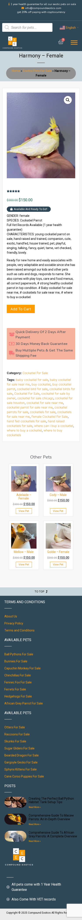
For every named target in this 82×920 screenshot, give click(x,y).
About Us (10, 616)
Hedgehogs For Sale (18, 696)
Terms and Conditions (19, 630)
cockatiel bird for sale (32, 389)
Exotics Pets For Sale (37, 71)
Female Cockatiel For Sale (49, 416)
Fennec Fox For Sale (18, 682)
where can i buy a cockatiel (53, 426)
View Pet (24, 511)
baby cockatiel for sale (32, 380)
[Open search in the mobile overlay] (27, 27)
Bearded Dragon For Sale (21, 755)
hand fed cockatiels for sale (26, 421)
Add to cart (20, 309)
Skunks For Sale (15, 741)
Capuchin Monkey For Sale (22, 668)
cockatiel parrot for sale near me (30, 407)
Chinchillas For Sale (17, 675)
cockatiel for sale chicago (35, 398)
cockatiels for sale (43, 412)
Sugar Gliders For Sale (19, 748)
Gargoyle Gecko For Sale (21, 762)
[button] (68, 100)
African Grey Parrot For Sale (23, 703)
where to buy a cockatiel (24, 430)
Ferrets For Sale (15, 689)
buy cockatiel (41, 384)
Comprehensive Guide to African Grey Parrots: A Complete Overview (53, 834)
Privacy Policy (13, 623)
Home (16, 71)
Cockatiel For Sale (35, 373)
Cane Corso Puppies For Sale (24, 776)
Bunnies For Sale (15, 661)
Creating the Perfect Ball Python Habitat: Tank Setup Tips (51, 800)
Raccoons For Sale (17, 734)
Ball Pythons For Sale (18, 654)
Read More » (35, 807)
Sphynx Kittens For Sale (20, 769)
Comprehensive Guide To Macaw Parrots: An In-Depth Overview (51, 817)
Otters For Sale (14, 727)
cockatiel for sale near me (44, 403)
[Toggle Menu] (74, 42)
